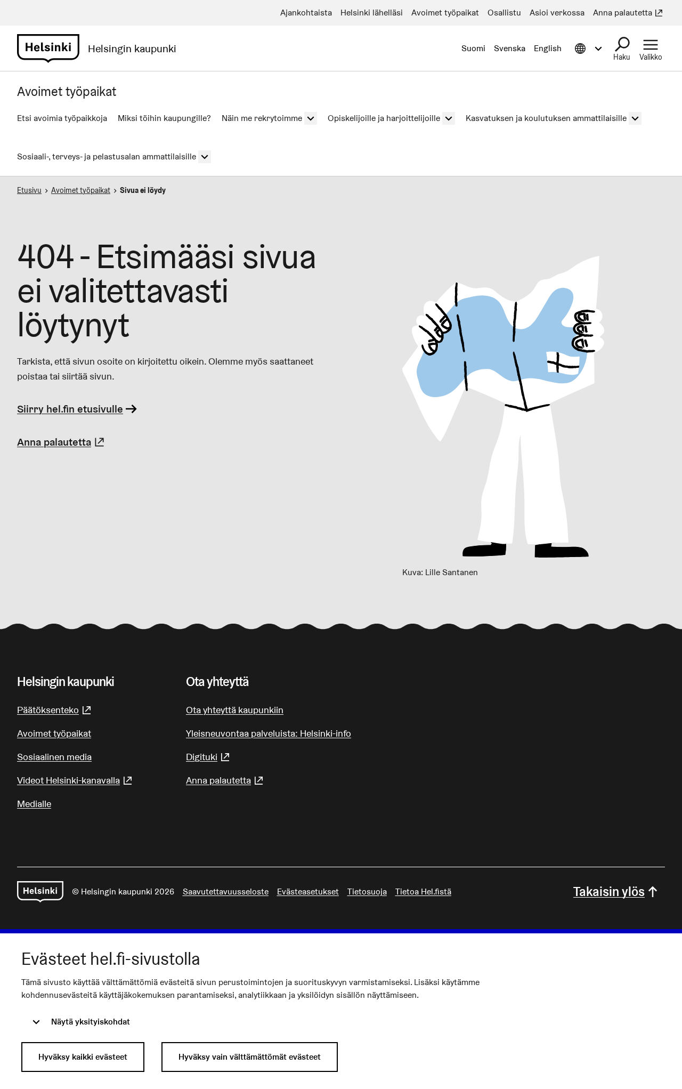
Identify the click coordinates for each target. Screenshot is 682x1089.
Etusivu (29, 190)
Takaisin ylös (609, 891)
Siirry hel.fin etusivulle (70, 409)
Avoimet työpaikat (80, 190)
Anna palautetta (62, 442)
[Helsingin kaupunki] (40, 892)
